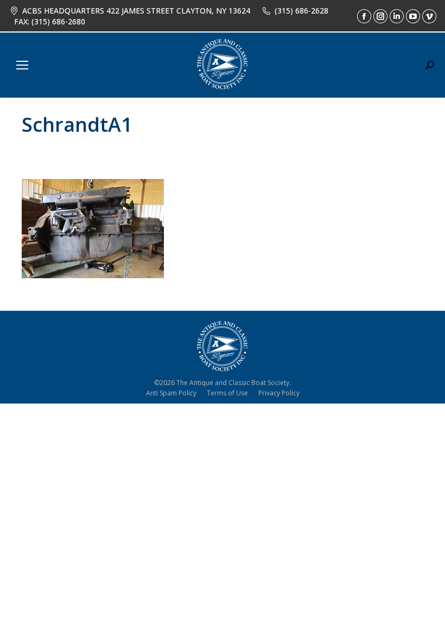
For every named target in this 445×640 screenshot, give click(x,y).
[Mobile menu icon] (22, 65)
